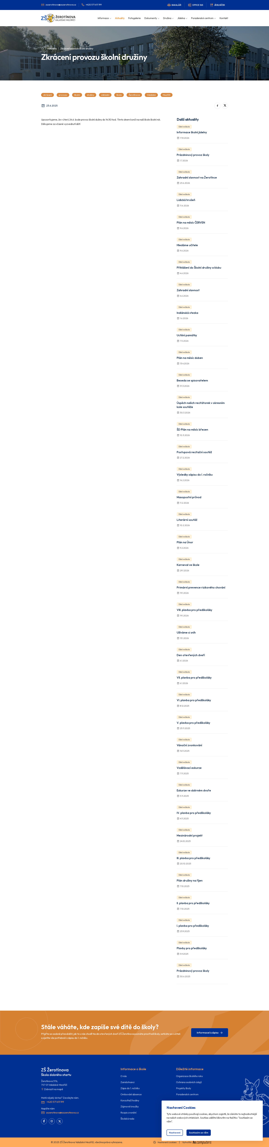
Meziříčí (166, 95)
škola (119, 95)
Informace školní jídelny (192, 132)
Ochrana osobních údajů (189, 1082)
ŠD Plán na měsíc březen (192, 429)
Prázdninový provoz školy (193, 155)
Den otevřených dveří (191, 655)
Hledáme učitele (187, 245)
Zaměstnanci (127, 1082)
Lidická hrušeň (186, 200)
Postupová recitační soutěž (194, 452)
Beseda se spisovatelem (192, 380)
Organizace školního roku (189, 1076)
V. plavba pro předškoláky (193, 723)
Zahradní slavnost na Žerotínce (197, 177)
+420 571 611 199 (94, 4)
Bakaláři (176, 5)
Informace (103, 18)
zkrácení (47, 95)
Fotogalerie (134, 18)
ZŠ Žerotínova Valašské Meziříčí (77, 1142)
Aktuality (120, 18)
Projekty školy (183, 1088)
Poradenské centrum (202, 18)
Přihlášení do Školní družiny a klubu (199, 267)
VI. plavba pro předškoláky (194, 700)
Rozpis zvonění (128, 1112)
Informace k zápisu (208, 1032)
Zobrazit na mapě (53, 1089)
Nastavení (174, 1132)
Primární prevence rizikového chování (201, 587)
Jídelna (181, 18)
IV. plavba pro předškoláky (194, 813)
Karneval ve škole (188, 565)
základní (105, 95)
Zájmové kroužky (129, 1106)
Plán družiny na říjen (190, 880)
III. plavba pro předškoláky (193, 858)
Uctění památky (187, 335)
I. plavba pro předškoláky (193, 926)
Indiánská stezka (187, 313)
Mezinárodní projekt (190, 835)
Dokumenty (150, 18)
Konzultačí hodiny (129, 1100)
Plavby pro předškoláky (192, 948)
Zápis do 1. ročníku (130, 1088)
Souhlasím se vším (198, 1132)
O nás (123, 1076)
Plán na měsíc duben (190, 358)
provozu (63, 95)
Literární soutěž (187, 520)
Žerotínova (134, 95)
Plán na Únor (185, 542)
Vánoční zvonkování (189, 745)
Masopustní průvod (189, 497)
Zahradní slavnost (188, 290)
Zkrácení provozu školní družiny (76, 48)
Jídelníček (219, 5)
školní (77, 95)
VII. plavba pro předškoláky (194, 677)
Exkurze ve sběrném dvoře (194, 790)
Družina (167, 18)
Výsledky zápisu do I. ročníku (195, 474)
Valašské (151, 95)
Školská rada (127, 1118)
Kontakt (223, 18)
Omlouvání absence (131, 1094)
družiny (90, 95)
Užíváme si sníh (186, 632)
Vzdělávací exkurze (189, 768)
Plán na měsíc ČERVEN (191, 222)
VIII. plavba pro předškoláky (194, 610)
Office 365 (197, 5)
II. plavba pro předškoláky (193, 903)
